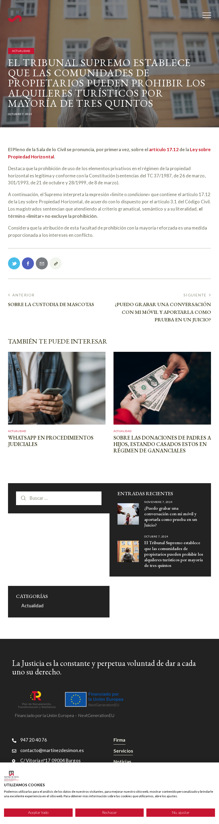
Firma (120, 740)
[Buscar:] (58, 498)
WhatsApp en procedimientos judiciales (50, 440)
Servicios (123, 751)
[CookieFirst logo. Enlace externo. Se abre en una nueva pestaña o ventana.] (11, 776)
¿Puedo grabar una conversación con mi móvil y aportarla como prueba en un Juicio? (170, 516)
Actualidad (21, 50)
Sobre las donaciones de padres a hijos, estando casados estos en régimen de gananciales (162, 444)
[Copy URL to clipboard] (56, 263)
